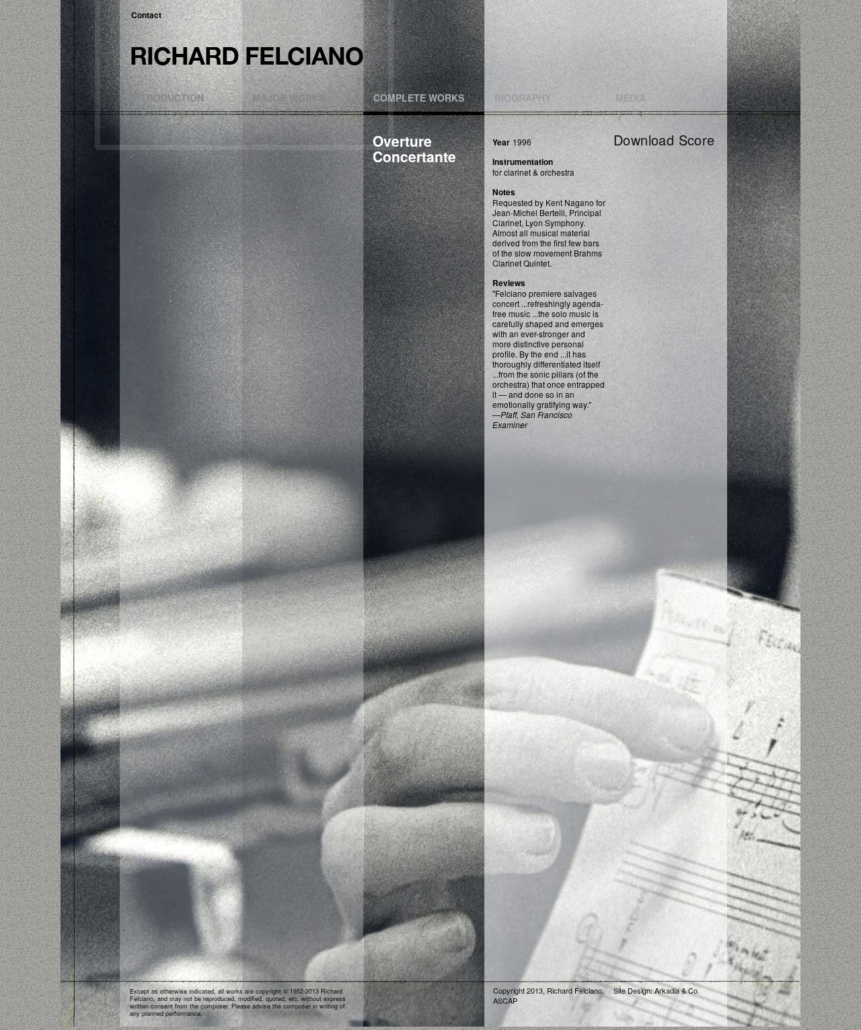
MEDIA (630, 97)
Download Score (664, 140)
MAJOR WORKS (288, 97)
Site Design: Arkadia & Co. (656, 990)
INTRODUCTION (167, 97)
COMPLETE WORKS (418, 97)
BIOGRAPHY (522, 97)
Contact (146, 15)
